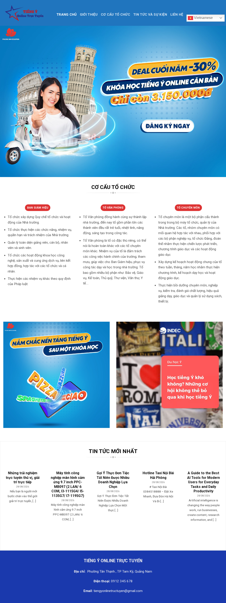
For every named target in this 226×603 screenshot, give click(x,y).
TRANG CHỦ (66, 15)
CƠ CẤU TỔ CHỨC (115, 15)
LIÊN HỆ (176, 15)
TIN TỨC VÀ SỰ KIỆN (150, 15)
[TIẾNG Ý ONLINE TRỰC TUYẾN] (26, 12)
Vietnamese (203, 18)
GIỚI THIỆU (89, 15)
